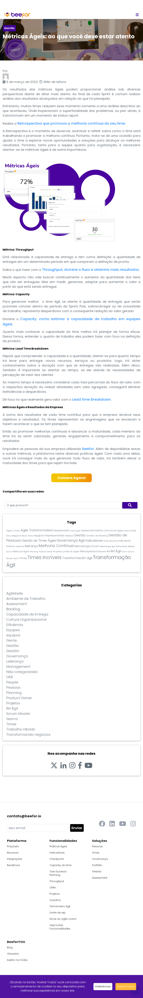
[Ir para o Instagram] (72, 765)
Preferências (103, 986)
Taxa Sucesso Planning (58, 873)
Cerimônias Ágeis (113, 530)
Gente (11, 640)
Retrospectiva (88, 551)
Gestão (9, 28)
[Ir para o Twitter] (54, 765)
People (12, 682)
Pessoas (13, 687)
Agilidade (14, 593)
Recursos (12, 852)
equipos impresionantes (49, 535)
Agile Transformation (37, 530)
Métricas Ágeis (21, 551)
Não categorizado (22, 671)
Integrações (14, 859)
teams (12, 718)
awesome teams (92, 530)
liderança (31, 546)
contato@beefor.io (24, 816)
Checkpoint (57, 859)
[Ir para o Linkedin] (63, 765)
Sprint (16, 558)
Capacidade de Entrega (27, 614)
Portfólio (97, 865)
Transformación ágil (77, 558)
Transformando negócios (28, 734)
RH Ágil (116, 551)
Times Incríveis (44, 557)
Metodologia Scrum (86, 546)
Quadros (55, 900)
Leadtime (20, 546)
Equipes (13, 630)
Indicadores (94, 540)
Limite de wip (58, 912)
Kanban (10, 546)
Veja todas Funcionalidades (60, 926)
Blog (10, 947)
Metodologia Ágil (107, 546)
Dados (127, 530)
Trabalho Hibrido (20, 729)
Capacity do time (61, 865)
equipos (13, 635)
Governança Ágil (71, 540)
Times (23, 558)
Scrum (124, 551)
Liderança (15, 661)
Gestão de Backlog (97, 535)
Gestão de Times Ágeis (39, 540)
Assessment (61, 530)
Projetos (57, 551)
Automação (75, 530)
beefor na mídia (17, 960)
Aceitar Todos (125, 986)
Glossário (13, 953)
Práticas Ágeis (58, 846)
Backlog (13, 609)
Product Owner (45, 551)
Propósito (13, 846)
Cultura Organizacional (26, 619)
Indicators (124, 540)
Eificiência (14, 624)
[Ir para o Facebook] (80, 765)
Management (18, 666)
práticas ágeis (71, 551)
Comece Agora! (71, 477)
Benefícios (13, 865)
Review (102, 551)
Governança (17, 656)
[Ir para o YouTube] (88, 765)
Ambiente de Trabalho (25, 598)
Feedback (69, 535)
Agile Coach (13, 530)
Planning (34, 551)
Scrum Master (18, 713)
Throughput (57, 881)
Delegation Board (19, 535)
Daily (133, 530)
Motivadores (121, 546)
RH (108, 551)
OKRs (53, 887)
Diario (30, 535)
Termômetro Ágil (60, 906)
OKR (9, 677)
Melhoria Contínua (56, 545)
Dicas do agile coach (63, 919)
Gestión (12, 650)
